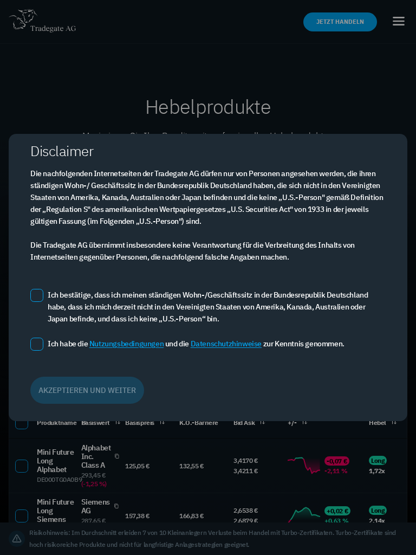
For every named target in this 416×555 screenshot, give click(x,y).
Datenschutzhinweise (226, 344)
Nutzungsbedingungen (126, 344)
